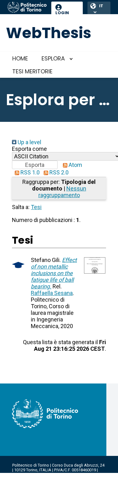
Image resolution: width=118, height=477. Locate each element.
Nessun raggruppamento (62, 191)
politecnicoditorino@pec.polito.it (50, 474)
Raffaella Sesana (52, 293)
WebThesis (48, 32)
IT (101, 6)
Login (62, 12)
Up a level (28, 142)
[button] (35, 165)
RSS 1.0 (29, 172)
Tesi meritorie (32, 71)
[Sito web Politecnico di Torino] (27, 8)
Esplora (53, 58)
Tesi (36, 207)
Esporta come (29, 148)
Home (20, 58)
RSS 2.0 (58, 172)
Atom (74, 165)
